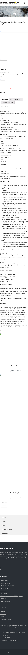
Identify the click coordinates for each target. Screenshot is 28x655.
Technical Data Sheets (7, 102)
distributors (15, 22)
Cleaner (4, 517)
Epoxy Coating (4, 598)
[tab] (5, 99)
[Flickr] (0, 570)
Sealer (7, 95)
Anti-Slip (3, 590)
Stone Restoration (5, 583)
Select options (15, 370)
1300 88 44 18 (5, 635)
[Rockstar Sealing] (12, 3)
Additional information (15, 99)
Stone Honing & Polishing (7, 585)
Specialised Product (7, 529)
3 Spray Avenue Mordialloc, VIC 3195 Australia (13, 632)
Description (5, 99)
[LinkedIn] (0, 565)
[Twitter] (0, 563)
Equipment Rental (5, 601)
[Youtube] (0, 569)
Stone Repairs (4, 588)
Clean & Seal (4, 580)
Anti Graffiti (4, 593)
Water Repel (5, 533)
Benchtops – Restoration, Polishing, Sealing (12, 596)
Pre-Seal (4, 521)
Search (4, 505)
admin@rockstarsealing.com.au (10, 640)
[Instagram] (0, 567)
